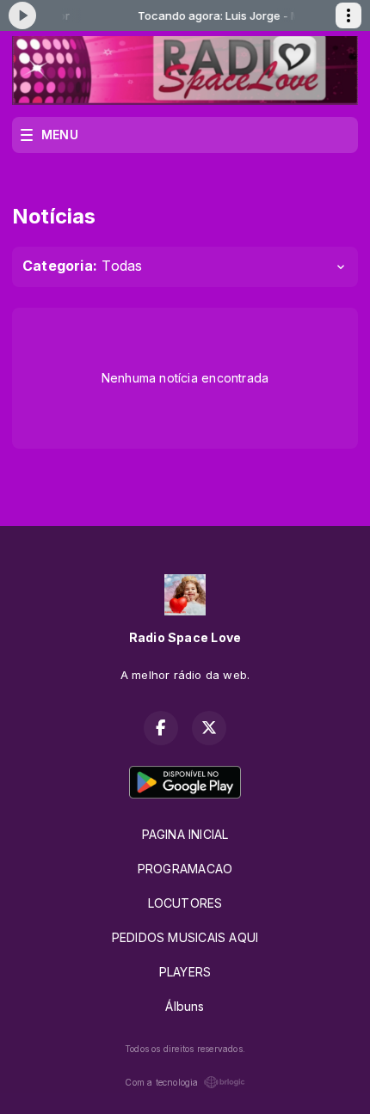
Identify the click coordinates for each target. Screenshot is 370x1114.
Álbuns (184, 1006)
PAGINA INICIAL (185, 834)
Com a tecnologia (161, 1082)
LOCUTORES (185, 903)
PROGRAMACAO (185, 868)
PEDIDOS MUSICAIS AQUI (185, 937)
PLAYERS (185, 971)
